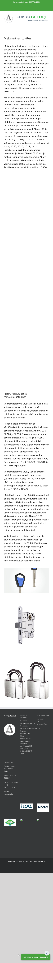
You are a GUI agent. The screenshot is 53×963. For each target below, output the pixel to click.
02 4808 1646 (10, 776)
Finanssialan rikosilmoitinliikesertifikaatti (30, 727)
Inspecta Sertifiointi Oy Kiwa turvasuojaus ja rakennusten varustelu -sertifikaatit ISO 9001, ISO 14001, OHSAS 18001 (26, 742)
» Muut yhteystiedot (8, 792)
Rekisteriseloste (39, 861)
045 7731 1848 (34, 2)
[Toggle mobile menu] (48, 25)
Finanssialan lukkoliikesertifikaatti (28, 722)
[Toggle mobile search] (43, 25)
